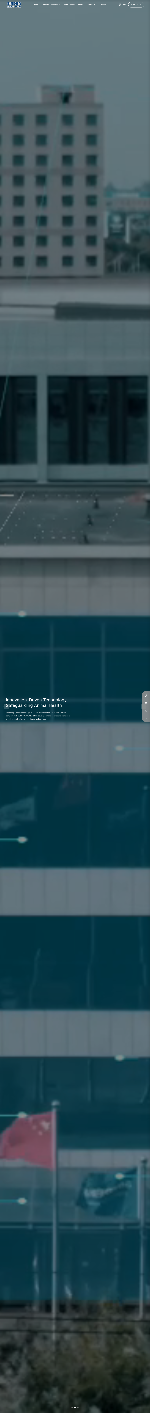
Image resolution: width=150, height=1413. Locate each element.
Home (36, 5)
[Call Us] (146, 695)
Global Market (69, 5)
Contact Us (136, 5)
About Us (91, 5)
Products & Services (49, 5)
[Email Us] (146, 703)
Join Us (103, 5)
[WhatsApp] (146, 711)
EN (123, 4)
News (80, 5)
